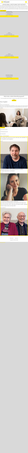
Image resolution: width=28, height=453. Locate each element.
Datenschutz (11, 238)
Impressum (16, 238)
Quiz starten (14, 100)
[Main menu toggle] (26, 2)
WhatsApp (1, 242)
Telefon (4, 242)
